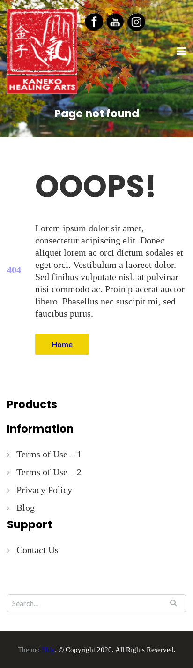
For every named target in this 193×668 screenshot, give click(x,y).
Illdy (48, 649)
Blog (25, 507)
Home (62, 344)
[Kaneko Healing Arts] (42, 51)
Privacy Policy (44, 490)
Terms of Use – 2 (49, 472)
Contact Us (37, 550)
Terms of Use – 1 (49, 454)
